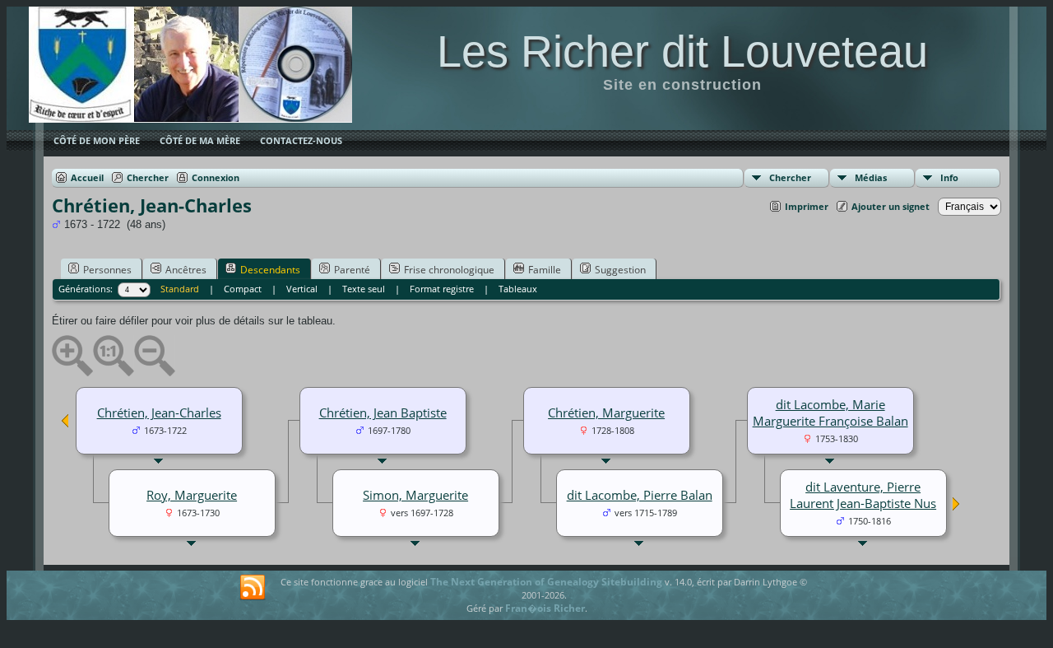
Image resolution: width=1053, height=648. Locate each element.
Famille (544, 270)
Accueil (87, 177)
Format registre (442, 288)
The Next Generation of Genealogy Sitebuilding (546, 582)
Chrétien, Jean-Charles (159, 412)
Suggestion (620, 270)
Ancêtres (185, 270)
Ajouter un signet (890, 206)
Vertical (302, 288)
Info (949, 177)
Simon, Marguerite (415, 495)
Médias (871, 177)
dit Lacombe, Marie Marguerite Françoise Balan (830, 412)
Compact (243, 288)
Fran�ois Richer (545, 608)
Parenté (352, 270)
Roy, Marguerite (191, 495)
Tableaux (518, 288)
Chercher (790, 177)
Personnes (107, 270)
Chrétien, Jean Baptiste (383, 412)
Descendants (270, 270)
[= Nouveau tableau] (957, 507)
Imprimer (806, 206)
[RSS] (252, 588)
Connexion (215, 177)
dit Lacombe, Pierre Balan (639, 495)
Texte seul (363, 288)
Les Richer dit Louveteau (682, 51)
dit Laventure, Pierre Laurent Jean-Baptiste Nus (863, 494)
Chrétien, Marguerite (606, 412)
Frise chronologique (449, 270)
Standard (179, 288)
